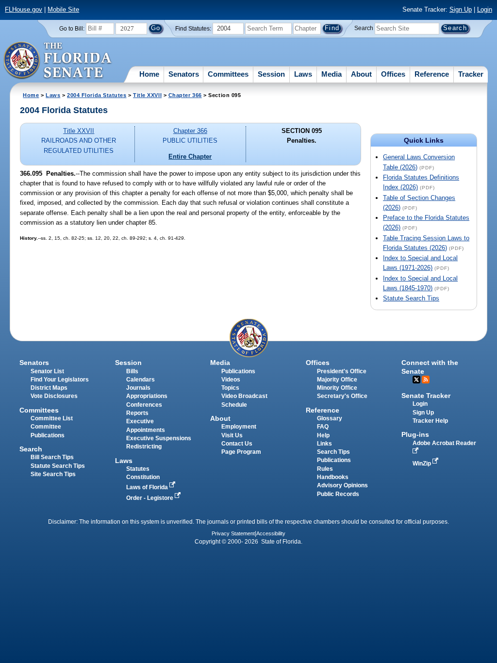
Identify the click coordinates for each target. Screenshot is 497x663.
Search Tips (333, 452)
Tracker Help (430, 421)
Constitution (143, 477)
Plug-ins (415, 434)
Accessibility (270, 533)
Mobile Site (63, 9)
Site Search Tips (53, 474)
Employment (238, 427)
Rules (325, 469)
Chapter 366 (185, 95)
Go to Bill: (71, 29)
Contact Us (236, 444)
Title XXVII (147, 95)
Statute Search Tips (411, 298)
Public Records (338, 494)
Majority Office (337, 379)
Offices (393, 74)
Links (324, 444)
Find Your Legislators (60, 379)
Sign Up (460, 9)
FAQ (323, 427)
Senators (183, 74)
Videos (230, 379)
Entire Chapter (190, 156)
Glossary (329, 418)
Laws (303, 74)
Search (363, 28)
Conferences (144, 405)
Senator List (47, 371)
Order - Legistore (150, 498)
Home (149, 74)
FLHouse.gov (23, 9)
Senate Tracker (425, 395)
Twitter (416, 379)
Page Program (241, 452)
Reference (431, 74)
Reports (137, 413)
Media (331, 74)
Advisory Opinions (342, 485)
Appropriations (146, 396)
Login (484, 9)
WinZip (422, 463)
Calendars (140, 379)
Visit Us (232, 435)
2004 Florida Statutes (96, 95)
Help (323, 435)
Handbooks (332, 477)
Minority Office (337, 388)
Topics (230, 388)
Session (271, 74)
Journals (138, 388)
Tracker (470, 74)
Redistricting (144, 446)
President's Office (341, 371)
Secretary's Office (342, 396)
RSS (426, 379)
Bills (132, 371)
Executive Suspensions (158, 438)
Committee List (52, 418)
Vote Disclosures (54, 396)
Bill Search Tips (52, 457)
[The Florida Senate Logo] (58, 61)
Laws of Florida (147, 487)
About (361, 74)
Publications (238, 371)
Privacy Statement (233, 533)
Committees (228, 74)
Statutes (137, 469)
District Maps (49, 388)
